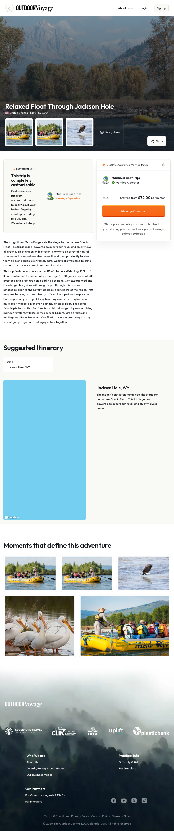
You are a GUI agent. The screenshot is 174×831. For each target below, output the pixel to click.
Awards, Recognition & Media (45, 768)
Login (144, 8)
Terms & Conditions (56, 816)
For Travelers (127, 768)
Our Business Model (39, 774)
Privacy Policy (80, 816)
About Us (32, 762)
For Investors (33, 801)
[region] (44, 450)
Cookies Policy (100, 816)
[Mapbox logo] (11, 517)
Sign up (161, 8)
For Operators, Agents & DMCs (45, 795)
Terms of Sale (121, 816)
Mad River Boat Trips (126, 178)
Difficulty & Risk (128, 762)
